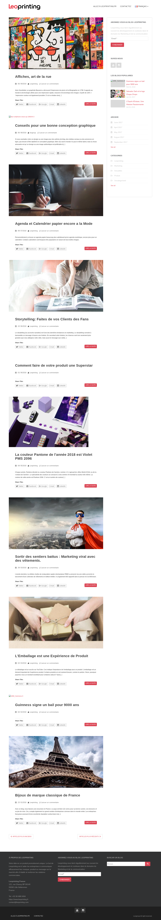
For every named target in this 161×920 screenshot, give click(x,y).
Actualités (118, 171)
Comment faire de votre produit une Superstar (54, 365)
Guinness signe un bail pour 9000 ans (47, 705)
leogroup (33, 133)
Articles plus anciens (21, 836)
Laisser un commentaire (50, 84)
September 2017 (120, 142)
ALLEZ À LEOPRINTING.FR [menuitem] (104, 6)
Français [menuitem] (142, 6)
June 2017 (118, 122)
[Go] (147, 864)
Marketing (118, 166)
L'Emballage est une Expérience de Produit (51, 656)
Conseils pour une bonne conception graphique (55, 125)
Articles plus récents (89, 836)
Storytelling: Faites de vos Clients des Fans (52, 319)
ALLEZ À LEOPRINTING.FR (20, 916)
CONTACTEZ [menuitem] (125, 6)
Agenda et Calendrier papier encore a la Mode (53, 224)
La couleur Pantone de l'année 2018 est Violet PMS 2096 (53, 456)
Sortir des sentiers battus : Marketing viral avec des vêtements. (55, 558)
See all (113, 147)
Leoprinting (34, 84)
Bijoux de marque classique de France (47, 795)
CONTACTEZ (38, 916)
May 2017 (118, 132)
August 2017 (119, 137)
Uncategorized (120, 181)
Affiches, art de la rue (33, 77)
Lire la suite (91, 104)
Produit (117, 176)
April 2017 (118, 127)
